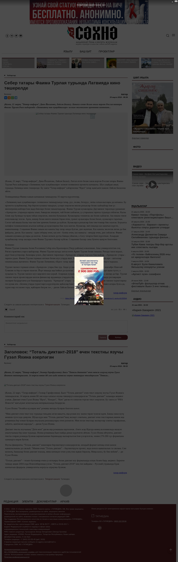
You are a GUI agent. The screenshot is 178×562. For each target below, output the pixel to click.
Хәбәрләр (11, 75)
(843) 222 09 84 (120, 521)
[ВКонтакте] (5, 97)
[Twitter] (16, 36)
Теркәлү (103, 337)
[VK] (12, 36)
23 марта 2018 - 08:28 (119, 97)
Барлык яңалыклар (141, 291)
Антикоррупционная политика (16, 549)
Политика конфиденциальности (16, 557)
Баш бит (86, 51)
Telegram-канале (52, 305)
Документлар (47, 501)
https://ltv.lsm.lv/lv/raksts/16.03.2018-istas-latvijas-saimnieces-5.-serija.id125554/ (96, 298)
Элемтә (27, 501)
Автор (124, 94)
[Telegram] (15, 97)
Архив (64, 501)
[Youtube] (21, 36)
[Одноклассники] (9, 97)
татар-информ (120, 292)
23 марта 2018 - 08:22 (119, 366)
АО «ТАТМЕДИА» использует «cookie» (19, 552)
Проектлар (107, 51)
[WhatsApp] (12, 97)
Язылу (68, 51)
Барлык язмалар (140, 138)
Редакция (11, 501)
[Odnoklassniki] (7, 36)
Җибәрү (118, 337)
